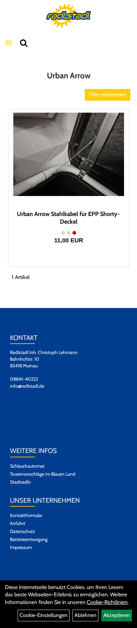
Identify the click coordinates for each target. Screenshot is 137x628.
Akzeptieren (116, 615)
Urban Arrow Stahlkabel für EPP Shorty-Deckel (68, 217)
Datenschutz (22, 531)
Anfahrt (17, 523)
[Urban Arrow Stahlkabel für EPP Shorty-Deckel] (68, 154)
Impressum (21, 547)
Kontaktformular (26, 515)
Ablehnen (85, 615)
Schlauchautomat (27, 466)
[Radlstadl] (68, 15)
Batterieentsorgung (29, 539)
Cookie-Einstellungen (44, 615)
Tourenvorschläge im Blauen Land (42, 474)
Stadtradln (20, 482)
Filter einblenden (107, 94)
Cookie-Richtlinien (107, 602)
